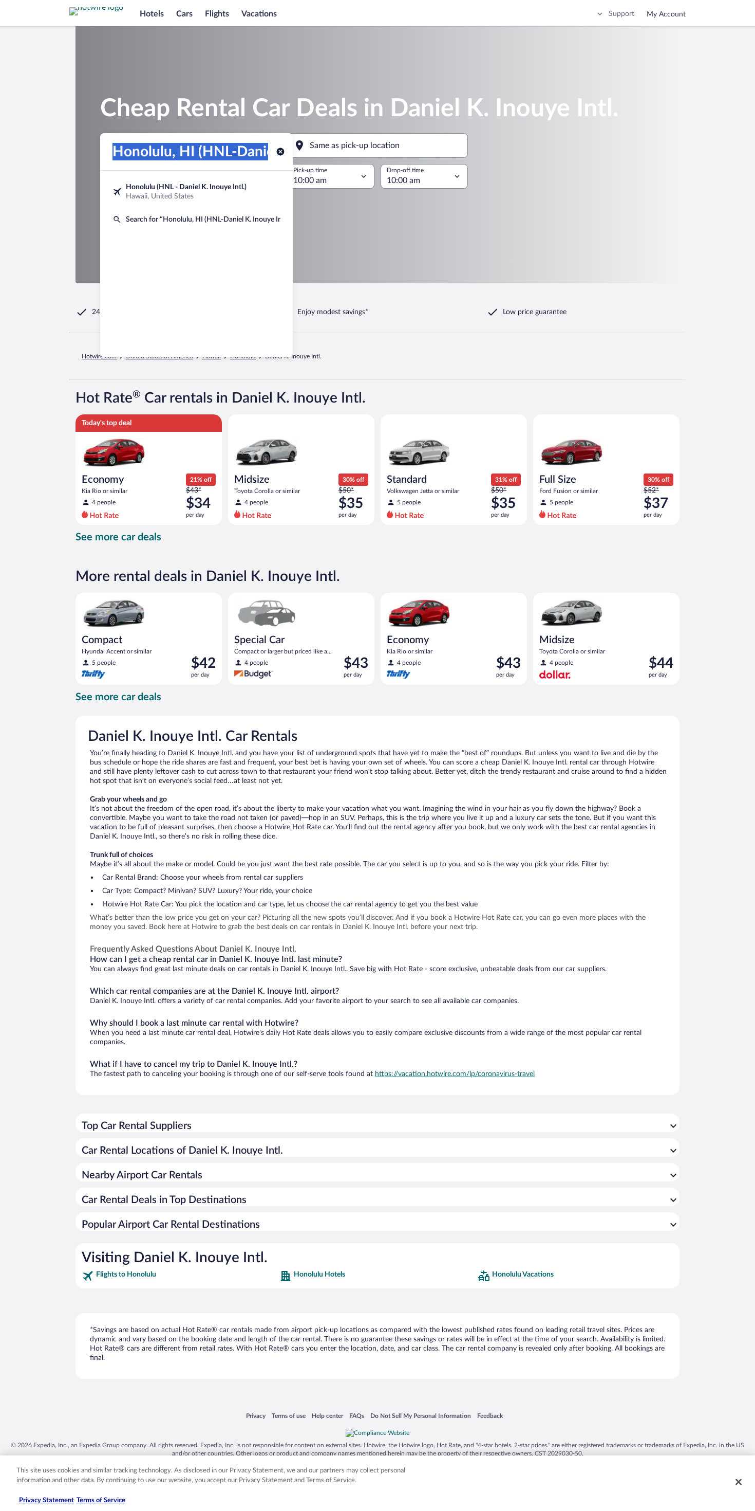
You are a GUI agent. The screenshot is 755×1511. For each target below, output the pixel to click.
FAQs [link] (356, 1415)
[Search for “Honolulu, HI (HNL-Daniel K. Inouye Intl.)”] (196, 219)
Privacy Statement (46, 1500)
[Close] (738, 1481)
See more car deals (118, 537)
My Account (666, 14)
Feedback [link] (490, 1415)
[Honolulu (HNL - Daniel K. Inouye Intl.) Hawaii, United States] (196, 191)
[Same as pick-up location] (377, 145)
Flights (217, 14)
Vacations (259, 14)
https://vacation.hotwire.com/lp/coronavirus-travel (455, 1074)
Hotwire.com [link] (99, 356)
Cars (184, 14)
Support (621, 13)
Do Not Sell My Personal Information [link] (420, 1415)
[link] (179, 1276)
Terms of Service (101, 1500)
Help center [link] (327, 1415)
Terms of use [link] (289, 1415)
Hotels (152, 14)
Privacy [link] (256, 1415)
